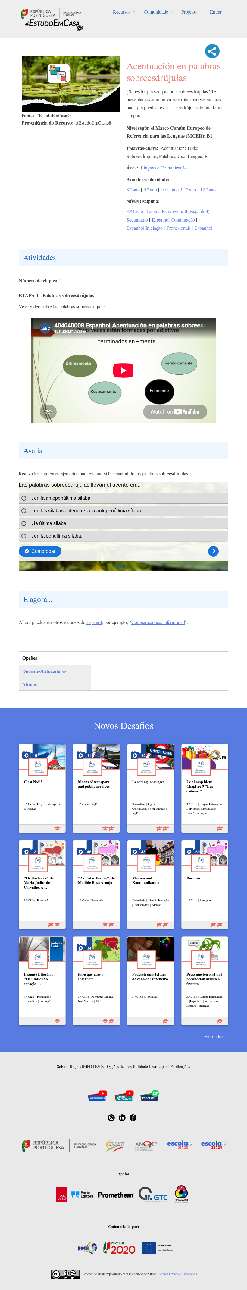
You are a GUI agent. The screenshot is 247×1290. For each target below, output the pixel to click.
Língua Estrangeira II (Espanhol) (178, 211)
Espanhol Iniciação (145, 228)
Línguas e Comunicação (164, 167)
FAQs (99, 1066)
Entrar (216, 11)
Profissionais (179, 228)
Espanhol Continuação (173, 219)
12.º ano (208, 189)
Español (94, 622)
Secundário (137, 219)
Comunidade (156, 11)
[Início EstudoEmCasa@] (51, 13)
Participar (159, 1066)
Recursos (121, 11)
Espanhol (203, 228)
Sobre (61, 1066)
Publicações (180, 1066)
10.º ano (169, 189)
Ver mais (212, 1036)
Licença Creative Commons (177, 1273)
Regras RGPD (81, 1066)
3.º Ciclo (135, 211)
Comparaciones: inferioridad (158, 622)
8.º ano (133, 189)
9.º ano (150, 189)
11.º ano (188, 189)
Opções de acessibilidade (127, 1066)
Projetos (189, 11)
